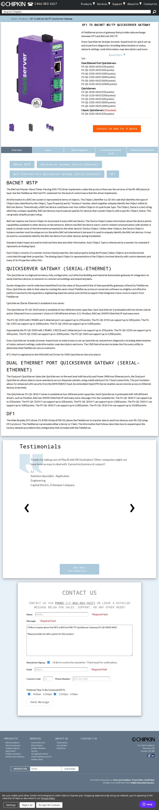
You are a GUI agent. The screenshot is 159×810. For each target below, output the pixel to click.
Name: (30, 614)
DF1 (113, 174)
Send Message (39, 702)
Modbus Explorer (13, 748)
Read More (115, 55)
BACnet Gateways (13, 745)
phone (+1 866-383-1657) (75, 603)
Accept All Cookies (49, 805)
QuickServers (88, 88)
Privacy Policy (138, 780)
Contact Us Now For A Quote (117, 128)
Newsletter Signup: (36, 662)
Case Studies (62, 745)
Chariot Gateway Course (41, 756)
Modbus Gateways (13, 754)
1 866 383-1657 (45, 3)
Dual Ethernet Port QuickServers (98, 62)
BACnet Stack (36, 745)
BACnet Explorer (13, 742)
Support (117, 4)
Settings (11, 805)
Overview (17, 150)
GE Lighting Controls (39, 754)
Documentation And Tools (111, 152)
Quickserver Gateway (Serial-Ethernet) (69, 164)
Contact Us (150, 4)
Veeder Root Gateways (15, 756)
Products (86, 4)
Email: (30, 669)
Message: (31, 621)
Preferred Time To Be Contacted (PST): (46, 690)
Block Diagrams (79, 150)
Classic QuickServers (98, 110)
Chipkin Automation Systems (142, 783)
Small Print (61, 748)
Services (102, 4)
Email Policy (149, 780)
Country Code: (34, 678)
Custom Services (38, 742)
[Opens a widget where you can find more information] (147, 804)
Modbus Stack (37, 759)
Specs (48, 150)
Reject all (27, 805)
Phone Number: (63, 678)
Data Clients (11, 751)
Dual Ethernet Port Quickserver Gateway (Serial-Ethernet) (57, 174)
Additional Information (142, 150)
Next (132, 508)
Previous (26, 508)
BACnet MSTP (22, 164)
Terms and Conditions (122, 780)
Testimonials (62, 742)
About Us (133, 4)
